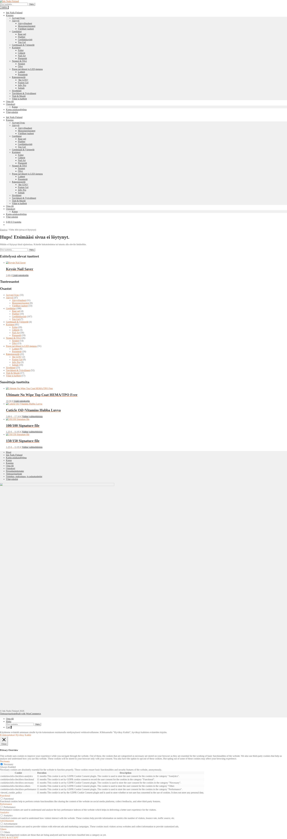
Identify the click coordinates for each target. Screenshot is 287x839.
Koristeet (16, 47)
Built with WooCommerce (28, 713)
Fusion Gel (23, 82)
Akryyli (15, 20)
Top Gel (22, 42)
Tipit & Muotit (19, 96)
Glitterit (21, 53)
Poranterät (23, 74)
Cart (9, 727)
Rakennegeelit (18, 77)
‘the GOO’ (23, 80)
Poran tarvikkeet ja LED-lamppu (27, 69)
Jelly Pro (22, 85)
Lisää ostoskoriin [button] (21, 275)
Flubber (21, 37)
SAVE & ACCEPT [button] (9, 837)
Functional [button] (5, 795)
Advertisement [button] (7, 821)
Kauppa (9, 15)
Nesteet (21, 64)
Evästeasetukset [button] (7, 735)
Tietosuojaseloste (14, 474)
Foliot (20, 50)
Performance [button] (6, 804)
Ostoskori (10, 104)
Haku (31, 4)
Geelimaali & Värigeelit (23, 45)
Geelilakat (17, 31)
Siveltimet (16, 90)
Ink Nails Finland (14, 12)
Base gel (22, 34)
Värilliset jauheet (26, 29)
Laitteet (21, 72)
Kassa (15, 107)
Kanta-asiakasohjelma (16, 109)
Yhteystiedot (12, 112)
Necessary (8, 764)
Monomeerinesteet (26, 26)
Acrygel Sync (18, 18)
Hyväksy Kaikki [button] (23, 735)
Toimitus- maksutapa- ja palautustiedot (24, 476)
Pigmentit (22, 58)
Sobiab (21, 88)
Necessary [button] (5, 761)
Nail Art (22, 55)
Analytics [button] (4, 812)
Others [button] (3, 829)
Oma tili (10, 101)
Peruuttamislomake (15, 471)
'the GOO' (17, 357)
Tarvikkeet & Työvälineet (24, 93)
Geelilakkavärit (25, 39)
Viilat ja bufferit (19, 98)
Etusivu (3, 229)
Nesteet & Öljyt (19, 61)
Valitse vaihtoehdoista (32, 416)
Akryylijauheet (25, 23)
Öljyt (20, 66)
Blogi (8, 452)
